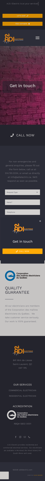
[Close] (40, 221)
